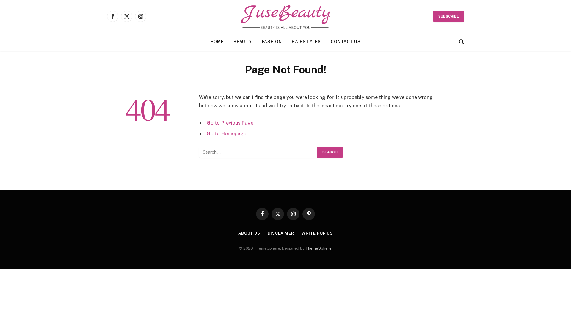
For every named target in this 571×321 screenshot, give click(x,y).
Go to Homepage (226, 133)
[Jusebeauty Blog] (285, 16)
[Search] (461, 41)
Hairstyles (306, 41)
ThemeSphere (318, 248)
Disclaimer (281, 233)
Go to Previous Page (230, 123)
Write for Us (317, 233)
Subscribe (448, 16)
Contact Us (345, 41)
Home (217, 41)
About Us (249, 233)
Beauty (242, 41)
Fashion (272, 41)
